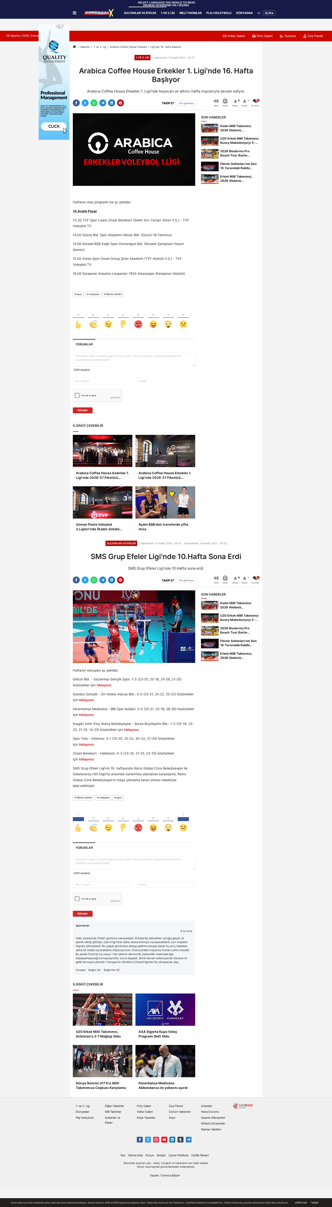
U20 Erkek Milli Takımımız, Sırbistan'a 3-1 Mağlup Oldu (98, 1034)
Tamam (314, 1202)
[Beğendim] (78, 318)
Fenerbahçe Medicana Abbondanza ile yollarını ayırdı (163, 1085)
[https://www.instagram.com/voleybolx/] (156, 1139)
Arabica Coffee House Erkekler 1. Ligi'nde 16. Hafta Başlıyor (145, 46)
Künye (149, 1155)
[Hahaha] (153, 318)
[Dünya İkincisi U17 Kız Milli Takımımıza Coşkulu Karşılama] (102, 1061)
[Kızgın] (138, 318)
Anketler (206, 1106)
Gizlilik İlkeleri (200, 1155)
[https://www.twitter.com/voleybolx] (148, 1139)
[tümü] (259, 13)
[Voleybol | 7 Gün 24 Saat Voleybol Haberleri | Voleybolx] (99, 13)
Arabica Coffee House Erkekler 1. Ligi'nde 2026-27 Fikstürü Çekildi (165, 475)
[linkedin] (111, 102)
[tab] (84, 344)
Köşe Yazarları (146, 1117)
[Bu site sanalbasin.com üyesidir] (243, 1105)
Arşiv (172, 1117)
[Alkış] (93, 318)
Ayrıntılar (301, 1202)
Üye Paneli (315, 36)
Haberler (85, 46)
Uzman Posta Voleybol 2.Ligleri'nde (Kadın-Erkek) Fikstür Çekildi (98, 527)
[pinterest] (120, 102)
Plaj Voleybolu (219, 13)
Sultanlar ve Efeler (140, 13)
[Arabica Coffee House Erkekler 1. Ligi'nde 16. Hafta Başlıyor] (134, 149)
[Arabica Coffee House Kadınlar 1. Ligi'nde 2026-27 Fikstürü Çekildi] (102, 451)
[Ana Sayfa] (74, 46)
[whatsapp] (93, 102)
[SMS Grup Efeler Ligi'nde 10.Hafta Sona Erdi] (134, 626)
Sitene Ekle (135, 1155)
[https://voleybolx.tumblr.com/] (180, 1139)
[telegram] (102, 102)
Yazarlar (289, 36)
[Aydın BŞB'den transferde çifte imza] (165, 502)
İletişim (161, 1155)
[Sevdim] (108, 318)
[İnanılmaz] (168, 318)
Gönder (83, 410)
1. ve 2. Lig (168, 13)
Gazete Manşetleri (213, 1117)
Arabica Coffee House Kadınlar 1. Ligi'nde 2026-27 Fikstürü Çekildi (102, 475)
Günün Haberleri (180, 1112)
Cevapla (80, 969)
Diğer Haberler (114, 1106)
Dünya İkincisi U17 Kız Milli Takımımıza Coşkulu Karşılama (101, 1085)
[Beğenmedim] (123, 318)
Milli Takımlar (190, 13)
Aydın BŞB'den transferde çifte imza (163, 527)
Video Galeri (235, 36)
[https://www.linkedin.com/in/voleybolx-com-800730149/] (172, 1139)
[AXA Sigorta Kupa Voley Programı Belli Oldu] (165, 1010)
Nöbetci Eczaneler (213, 1123)
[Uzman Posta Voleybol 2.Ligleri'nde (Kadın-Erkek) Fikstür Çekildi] (102, 502)
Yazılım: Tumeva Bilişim (165, 1175)
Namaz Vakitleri (211, 1129)
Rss (123, 1155)
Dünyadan (244, 13)
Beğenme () (112, 969)
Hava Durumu (210, 1112)
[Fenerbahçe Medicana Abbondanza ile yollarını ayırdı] (165, 1061)
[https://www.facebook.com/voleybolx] (140, 1139)
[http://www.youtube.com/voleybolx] (164, 1139)
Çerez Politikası (178, 1155)
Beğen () (94, 969)
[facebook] (76, 102)
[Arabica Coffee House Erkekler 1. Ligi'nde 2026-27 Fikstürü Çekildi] (165, 451)
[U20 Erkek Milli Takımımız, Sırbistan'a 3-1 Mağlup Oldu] (102, 1010)
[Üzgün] (183, 318)
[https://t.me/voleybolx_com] (189, 1139)
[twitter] (85, 102)
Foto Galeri (264, 36)
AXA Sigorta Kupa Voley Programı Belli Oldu (158, 1034)
